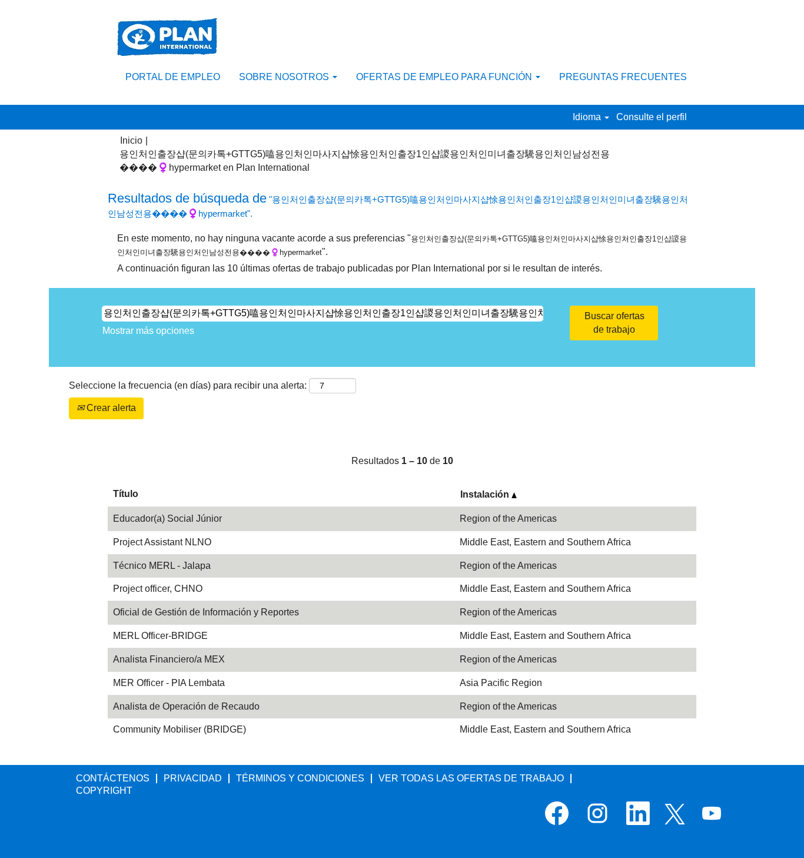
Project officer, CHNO (157, 589)
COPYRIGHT (104, 791)
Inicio (131, 140)
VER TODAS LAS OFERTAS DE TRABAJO (471, 778)
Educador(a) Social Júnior (167, 519)
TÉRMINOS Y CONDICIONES (300, 778)
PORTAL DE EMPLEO (172, 77)
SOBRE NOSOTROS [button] (285, 77)
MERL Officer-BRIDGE (160, 636)
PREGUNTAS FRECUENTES (623, 77)
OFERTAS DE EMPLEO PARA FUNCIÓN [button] (445, 77)
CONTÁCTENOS (112, 778)
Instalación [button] (485, 494)
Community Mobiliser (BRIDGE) (179, 729)
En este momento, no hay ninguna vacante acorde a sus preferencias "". (402, 245)
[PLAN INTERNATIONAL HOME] (167, 37)
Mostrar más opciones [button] (148, 331)
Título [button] (125, 494)
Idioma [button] (588, 117)
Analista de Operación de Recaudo (186, 706)
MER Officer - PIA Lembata (169, 683)
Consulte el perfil (651, 117)
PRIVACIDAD (193, 778)
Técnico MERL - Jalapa (162, 566)
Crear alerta (110, 408)
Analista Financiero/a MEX (169, 659)
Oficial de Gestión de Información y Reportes (206, 612)
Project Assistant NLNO (162, 542)
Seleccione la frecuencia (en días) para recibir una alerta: (188, 385)
